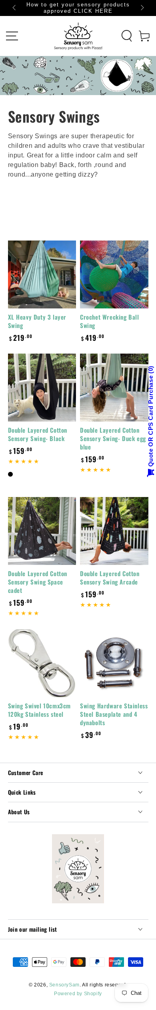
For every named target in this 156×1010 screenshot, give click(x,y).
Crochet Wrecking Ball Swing (109, 321)
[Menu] (12, 36)
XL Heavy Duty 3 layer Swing (37, 321)
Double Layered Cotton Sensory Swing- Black (38, 434)
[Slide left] (15, 8)
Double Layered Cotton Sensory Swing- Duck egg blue (113, 438)
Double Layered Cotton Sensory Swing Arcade (110, 577)
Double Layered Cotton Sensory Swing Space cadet (38, 581)
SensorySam (64, 985)
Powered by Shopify (78, 993)
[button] (127, 36)
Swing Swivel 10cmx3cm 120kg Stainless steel (39, 709)
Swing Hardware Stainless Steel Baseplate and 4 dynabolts (114, 714)
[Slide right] (141, 8)
